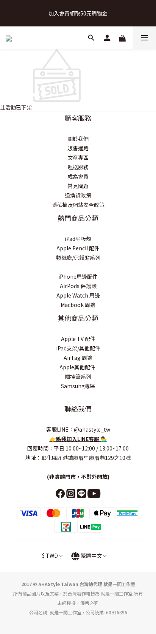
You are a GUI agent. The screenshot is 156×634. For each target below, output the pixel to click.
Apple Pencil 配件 (78, 248)
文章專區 (78, 157)
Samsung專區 (78, 386)
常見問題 (78, 186)
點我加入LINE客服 (78, 439)
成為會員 (78, 176)
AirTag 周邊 (78, 357)
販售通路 (78, 148)
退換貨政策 (78, 195)
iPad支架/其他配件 (78, 348)
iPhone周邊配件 (78, 276)
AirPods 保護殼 (78, 286)
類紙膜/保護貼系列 (78, 257)
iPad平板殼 (78, 238)
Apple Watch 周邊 (78, 295)
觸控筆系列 (78, 376)
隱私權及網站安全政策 (78, 204)
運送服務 (78, 167)
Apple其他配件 (78, 367)
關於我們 (78, 138)
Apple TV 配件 (78, 338)
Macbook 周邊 (78, 305)
